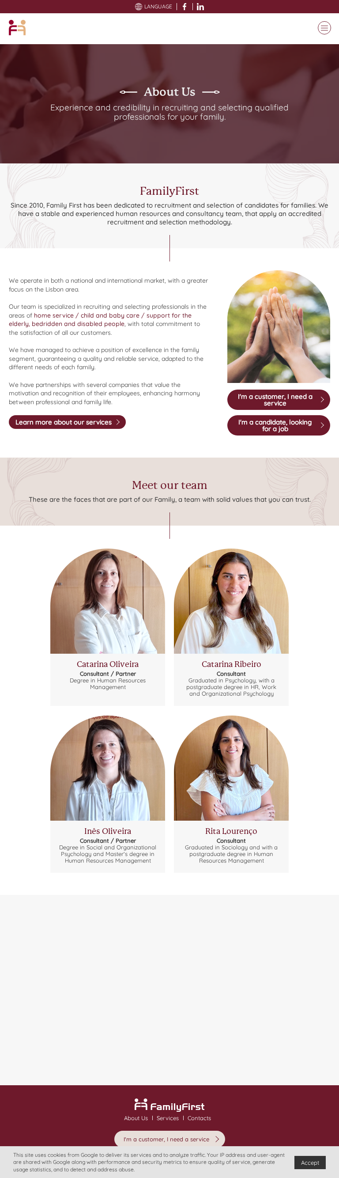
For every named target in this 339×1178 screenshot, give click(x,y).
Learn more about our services (63, 422)
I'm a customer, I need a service (275, 399)
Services (168, 1117)
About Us (136, 1117)
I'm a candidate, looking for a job (275, 425)
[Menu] (322, 29)
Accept (310, 1162)
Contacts (199, 1117)
